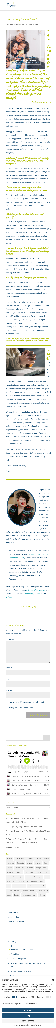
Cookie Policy (13, 917)
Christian (9, 868)
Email (9, 679)
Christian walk (19, 868)
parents (41, 881)
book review (10, 863)
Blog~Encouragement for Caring (18, 24)
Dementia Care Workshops (22, 949)
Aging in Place (19, 858)
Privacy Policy (13, 912)
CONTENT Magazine (16, 959)
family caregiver (18, 877)
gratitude (34, 877)
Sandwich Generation (13, 890)
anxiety (38, 858)
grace (27, 877)
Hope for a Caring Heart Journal (20, 971)
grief (40, 877)
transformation (26, 895)
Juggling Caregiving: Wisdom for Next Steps (24, 826)
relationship (31, 886)
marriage (21, 881)
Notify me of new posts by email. (22, 708)
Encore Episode (30, 872)
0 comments (35, 24)
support (9, 895)
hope (8, 881)
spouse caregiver (43, 890)
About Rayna (12, 941)
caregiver (29, 863)
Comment (10, 639)
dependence (18, 872)
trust (34, 895)
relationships (41, 886)
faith (47, 872)
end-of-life (40, 872)
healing (47, 877)
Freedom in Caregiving (15, 847)
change (46, 863)
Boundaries (20, 863)
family (9, 877)
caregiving (38, 863)
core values (29, 868)
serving (32, 890)
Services (10, 946)
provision (22, 886)
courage (38, 868)
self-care (25, 890)
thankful (16, 895)
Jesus (14, 881)
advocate (9, 858)
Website (9, 691)
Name (9, 668)
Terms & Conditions (15, 921)
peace (8, 886)
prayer (15, 886)
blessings (46, 858)
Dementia (10, 872)
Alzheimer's (30, 858)
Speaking (15, 954)
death (45, 868)
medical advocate (31, 881)
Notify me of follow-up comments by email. (27, 702)
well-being (42, 895)
